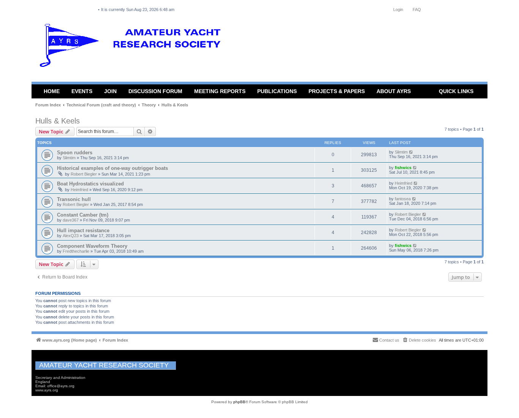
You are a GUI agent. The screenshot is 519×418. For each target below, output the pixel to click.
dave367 (71, 220)
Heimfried (79, 189)
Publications (277, 91)
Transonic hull (74, 199)
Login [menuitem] (398, 9)
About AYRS (394, 91)
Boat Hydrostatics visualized (90, 184)
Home (52, 91)
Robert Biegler (84, 174)
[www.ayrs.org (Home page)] (132, 47)
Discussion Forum (155, 91)
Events (81, 91)
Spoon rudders (74, 152)
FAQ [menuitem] (417, 9)
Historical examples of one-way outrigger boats (112, 168)
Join (110, 91)
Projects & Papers (337, 91)
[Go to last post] (411, 152)
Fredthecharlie (76, 251)
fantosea (403, 198)
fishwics (403, 167)
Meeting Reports (219, 91)
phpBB (239, 402)
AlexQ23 (71, 235)
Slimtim (69, 157)
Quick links (456, 91)
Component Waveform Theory (92, 246)
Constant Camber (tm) (82, 215)
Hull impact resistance (83, 230)
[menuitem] (419, 340)
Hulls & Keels (57, 121)
